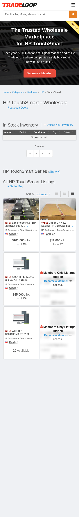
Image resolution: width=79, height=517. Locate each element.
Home (6, 92)
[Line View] (64, 194)
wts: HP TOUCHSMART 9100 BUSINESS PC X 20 (17, 334)
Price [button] (67, 132)
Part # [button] (22, 132)
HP (42, 92)
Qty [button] (55, 132)
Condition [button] (39, 132)
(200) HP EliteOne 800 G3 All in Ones (19, 279)
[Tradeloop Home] (19, 5)
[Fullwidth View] (56, 194)
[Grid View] (72, 194)
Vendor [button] (8, 132)
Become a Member (40, 73)
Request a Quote (18, 107)
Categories (18, 92)
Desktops (32, 92)
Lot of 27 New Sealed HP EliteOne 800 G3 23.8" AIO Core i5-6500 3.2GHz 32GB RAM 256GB (57, 227)
